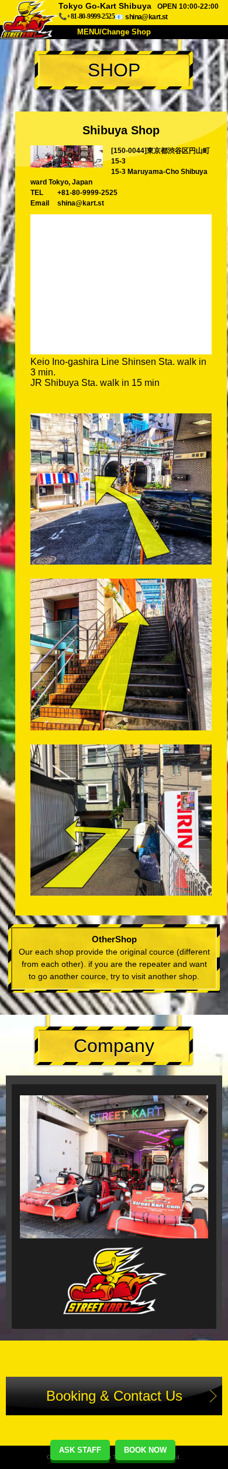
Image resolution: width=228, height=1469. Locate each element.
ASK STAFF (80, 1450)
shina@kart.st (146, 16)
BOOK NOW (145, 1450)
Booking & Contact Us (114, 1396)
